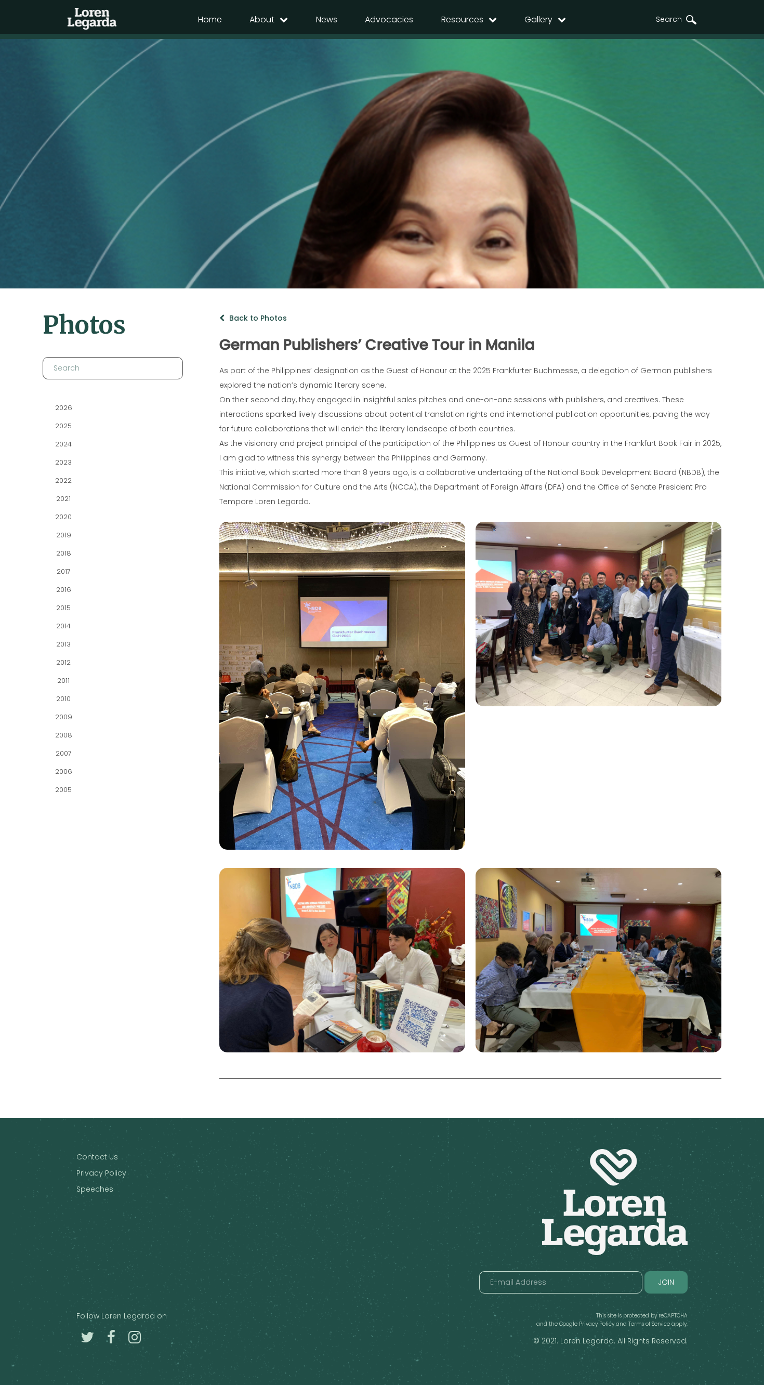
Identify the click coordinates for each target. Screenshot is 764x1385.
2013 (63, 644)
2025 (63, 426)
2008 (63, 735)
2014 (63, 626)
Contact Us (97, 1157)
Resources (462, 19)
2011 (63, 680)
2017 (63, 571)
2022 (63, 480)
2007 (63, 753)
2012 (63, 662)
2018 (63, 553)
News (326, 19)
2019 (63, 535)
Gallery (538, 19)
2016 (63, 590)
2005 (63, 790)
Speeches (94, 1189)
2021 (63, 499)
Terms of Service (649, 1324)
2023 (63, 462)
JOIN (666, 1282)
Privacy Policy (101, 1173)
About (261, 19)
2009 (63, 717)
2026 (63, 408)
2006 (63, 771)
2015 (63, 608)
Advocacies (389, 19)
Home (210, 19)
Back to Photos (257, 318)
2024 (63, 444)
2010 (63, 699)
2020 (63, 517)
